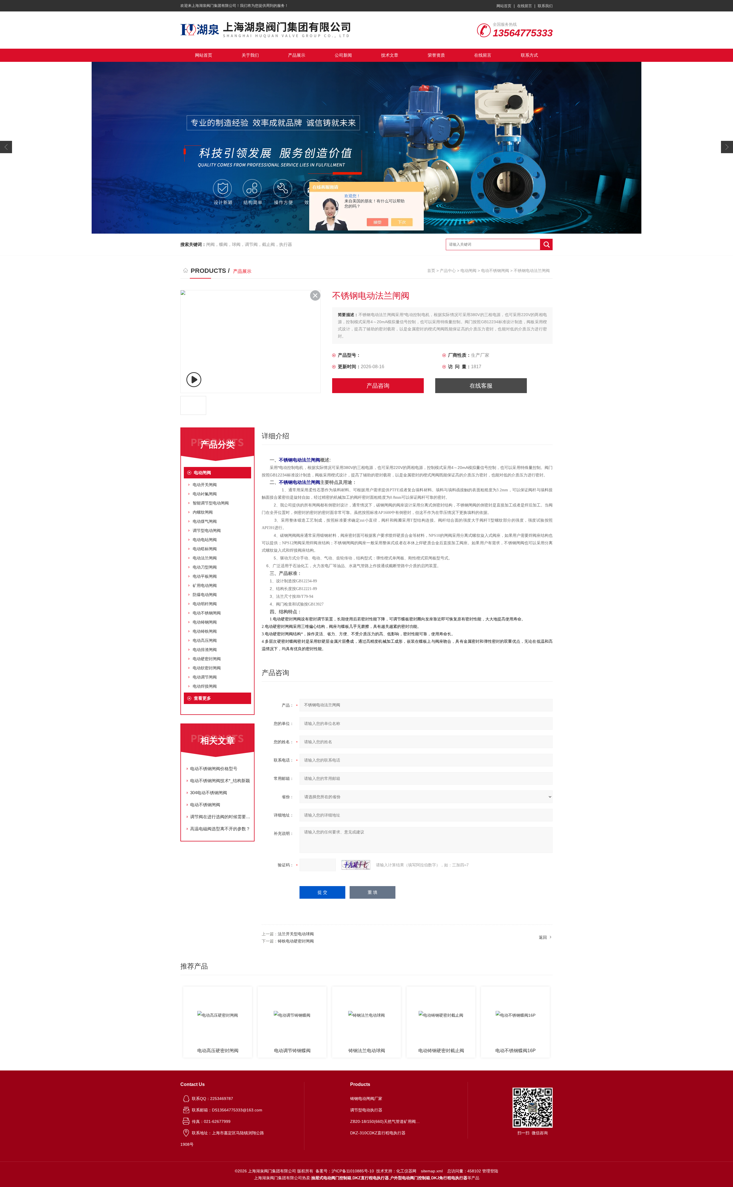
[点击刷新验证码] (356, 865)
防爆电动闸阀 (205, 594)
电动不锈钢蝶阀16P (441, 1050)
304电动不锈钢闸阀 (208, 792)
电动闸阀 (468, 270)
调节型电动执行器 (366, 1110)
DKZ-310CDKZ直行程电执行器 (377, 1133)
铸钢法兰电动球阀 (292, 1050)
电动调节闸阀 (205, 677)
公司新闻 (343, 55)
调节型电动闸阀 (207, 530)
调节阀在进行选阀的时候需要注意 (220, 816)
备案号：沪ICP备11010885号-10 (345, 1171)
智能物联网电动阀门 (515, 1050)
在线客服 (481, 385)
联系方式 (529, 55)
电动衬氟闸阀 (205, 494)
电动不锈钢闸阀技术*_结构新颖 (220, 780)
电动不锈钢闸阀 (495, 270)
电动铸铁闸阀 (205, 631)
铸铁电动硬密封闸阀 (296, 941)
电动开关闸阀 (205, 484)
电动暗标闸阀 (205, 549)
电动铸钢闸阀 (205, 622)
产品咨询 (377, 385)
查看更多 (202, 698)
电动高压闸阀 (205, 640)
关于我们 (250, 55)
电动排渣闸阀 (205, 649)
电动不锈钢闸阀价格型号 (213, 768)
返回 (543, 937)
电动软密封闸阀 (207, 668)
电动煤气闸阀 (205, 521)
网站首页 (503, 6)
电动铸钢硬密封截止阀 (367, 1050)
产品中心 (448, 270)
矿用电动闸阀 (205, 585)
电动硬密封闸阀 (207, 658)
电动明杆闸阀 (205, 604)
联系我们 (545, 6)
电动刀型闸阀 (205, 567)
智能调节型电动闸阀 (211, 503)
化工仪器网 (406, 1171)
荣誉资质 (436, 55)
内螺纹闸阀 (203, 512)
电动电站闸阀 (205, 539)
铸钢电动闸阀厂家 (366, 1098)
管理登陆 (490, 1171)
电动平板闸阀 (205, 576)
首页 (431, 270)
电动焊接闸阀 (205, 686)
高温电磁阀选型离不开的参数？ (220, 828)
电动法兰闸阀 (205, 558)
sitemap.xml (432, 1171)
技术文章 (389, 55)
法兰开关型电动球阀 (296, 934)
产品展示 (296, 55)
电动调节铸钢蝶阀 (218, 1050)
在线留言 (524, 6)
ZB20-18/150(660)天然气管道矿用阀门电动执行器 (386, 1121)
